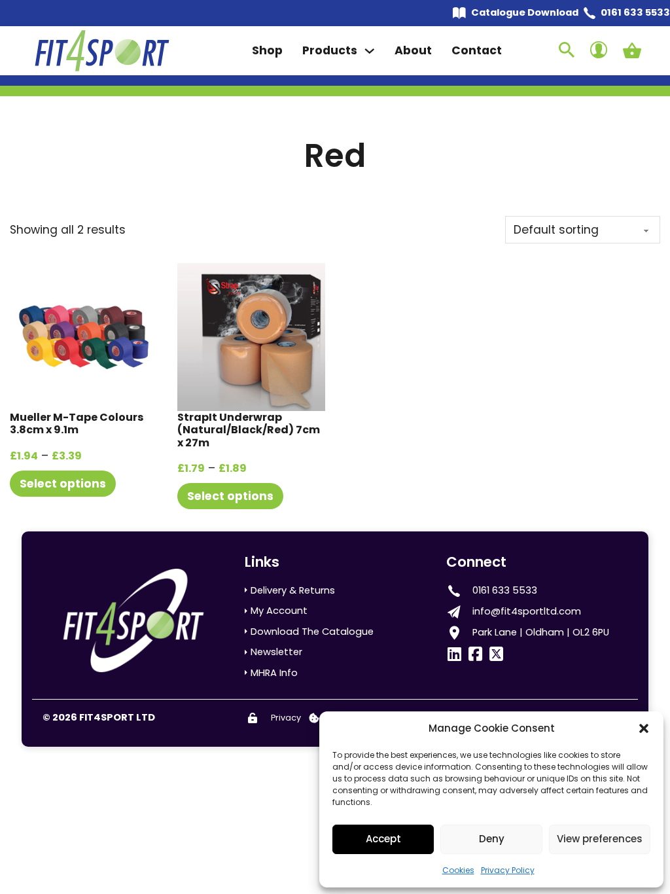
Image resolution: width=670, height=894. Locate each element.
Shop (267, 50)
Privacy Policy (508, 870)
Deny (491, 839)
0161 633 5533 (635, 12)
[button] (643, 728)
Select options (63, 484)
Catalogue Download (524, 12)
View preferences (600, 839)
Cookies (458, 870)
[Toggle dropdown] (370, 51)
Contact (476, 50)
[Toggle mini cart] (632, 50)
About (413, 50)
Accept (383, 839)
